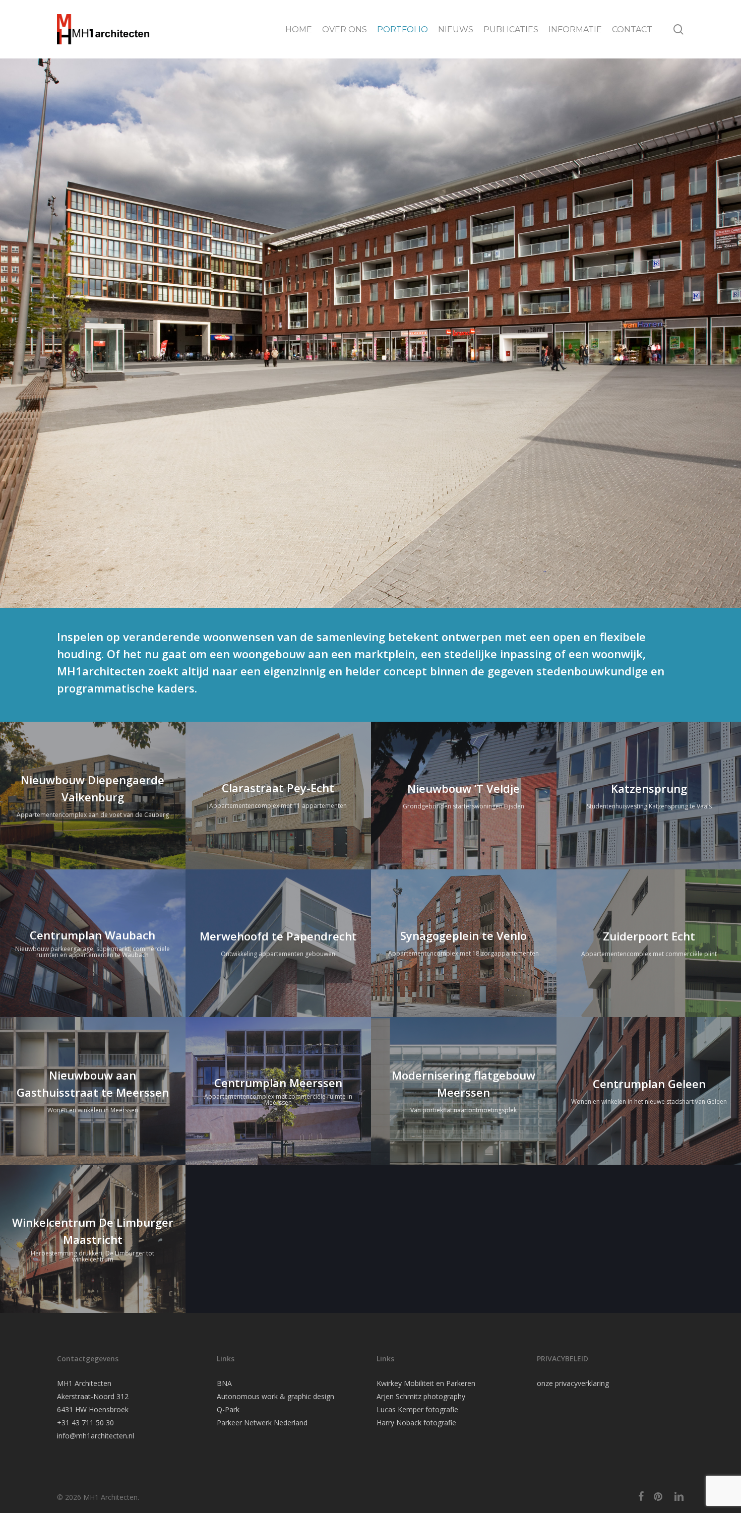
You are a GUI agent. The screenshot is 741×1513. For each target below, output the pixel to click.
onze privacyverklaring (573, 1383)
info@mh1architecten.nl (95, 1435)
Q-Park (228, 1409)
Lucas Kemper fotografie (417, 1409)
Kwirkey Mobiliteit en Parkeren (426, 1383)
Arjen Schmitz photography (421, 1396)
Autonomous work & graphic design (275, 1396)
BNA (224, 1383)
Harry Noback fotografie (416, 1422)
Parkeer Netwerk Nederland (262, 1422)
